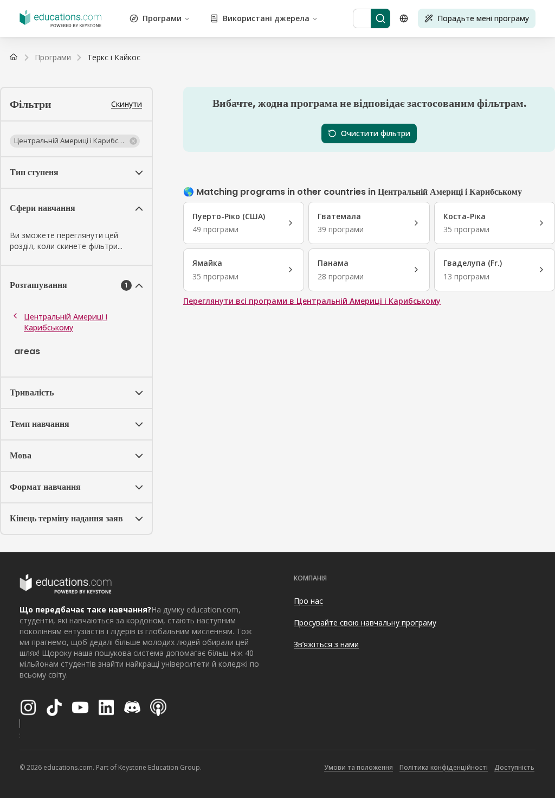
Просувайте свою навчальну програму (365, 622)
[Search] (380, 18)
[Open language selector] (404, 18)
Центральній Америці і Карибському (65, 322)
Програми (162, 18)
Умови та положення (358, 767)
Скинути (126, 104)
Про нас (308, 601)
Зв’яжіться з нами (326, 644)
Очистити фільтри (375, 133)
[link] (113, 57)
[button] (75, 141)
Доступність (514, 767)
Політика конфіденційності (443, 767)
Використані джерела (266, 18)
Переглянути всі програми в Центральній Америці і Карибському (312, 301)
